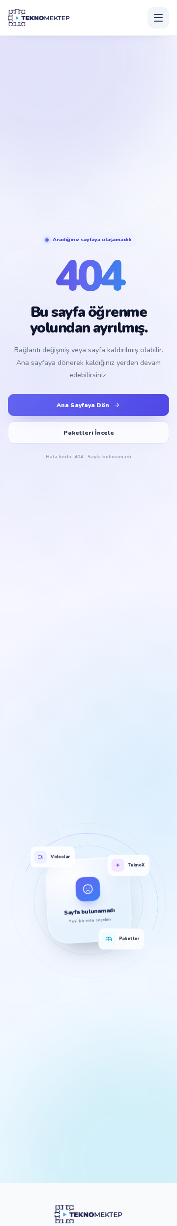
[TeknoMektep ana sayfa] (39, 17)
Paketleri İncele (88, 433)
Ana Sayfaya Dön (83, 405)
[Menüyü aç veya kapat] (158, 17)
